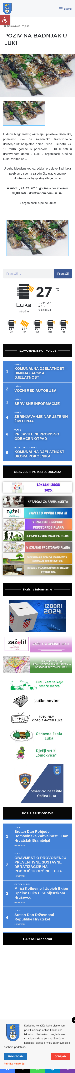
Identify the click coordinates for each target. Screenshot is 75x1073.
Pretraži (63, 274)
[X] (22, 1069)
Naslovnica (13, 25)
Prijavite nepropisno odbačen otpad (36, 436)
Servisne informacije (37, 404)
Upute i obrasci (22, 448)
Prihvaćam (15, 1056)
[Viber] (67, 1069)
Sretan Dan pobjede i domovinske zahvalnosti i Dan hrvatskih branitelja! (41, 836)
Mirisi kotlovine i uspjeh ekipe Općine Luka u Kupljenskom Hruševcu (41, 892)
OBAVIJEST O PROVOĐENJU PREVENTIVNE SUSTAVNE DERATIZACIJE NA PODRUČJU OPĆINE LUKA (40, 864)
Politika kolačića (14, 1063)
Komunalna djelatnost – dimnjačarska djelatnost (41, 372)
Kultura (18, 884)
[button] (5, 20)
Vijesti (25, 25)
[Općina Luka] (7, 8)
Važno (17, 365)
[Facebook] (7, 1069)
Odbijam (60, 1056)
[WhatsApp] (37, 1069)
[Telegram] (52, 1069)
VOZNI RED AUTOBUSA (35, 390)
